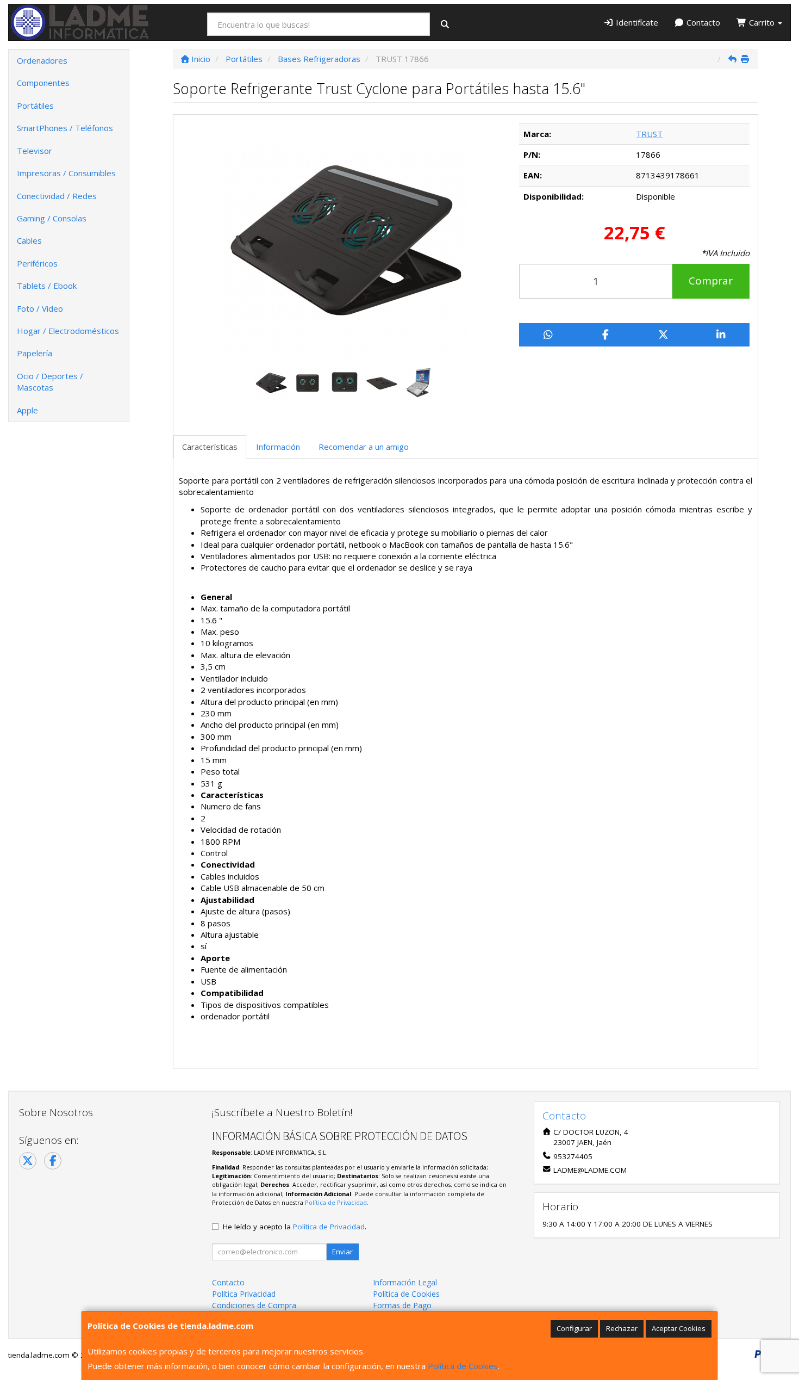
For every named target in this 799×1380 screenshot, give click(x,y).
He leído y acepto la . (294, 1227)
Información (278, 446)
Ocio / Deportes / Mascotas (50, 381)
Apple (27, 410)
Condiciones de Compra (254, 1305)
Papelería (34, 353)
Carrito (762, 22)
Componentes (43, 82)
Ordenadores (42, 60)
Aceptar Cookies (679, 1328)
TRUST (649, 133)
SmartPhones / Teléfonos (65, 127)
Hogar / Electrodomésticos (68, 330)
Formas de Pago (402, 1305)
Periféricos (37, 263)
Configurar (574, 1328)
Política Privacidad (244, 1294)
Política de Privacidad (336, 1202)
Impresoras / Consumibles (66, 173)
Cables (29, 240)
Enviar (342, 1252)
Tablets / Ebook (47, 285)
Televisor (34, 150)
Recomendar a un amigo (364, 446)
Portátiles (35, 105)
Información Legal (405, 1282)
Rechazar (622, 1328)
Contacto (702, 22)
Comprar (711, 281)
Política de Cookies (463, 1365)
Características (210, 446)
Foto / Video (40, 308)
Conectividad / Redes (57, 195)
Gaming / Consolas (51, 218)
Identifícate (636, 22)
